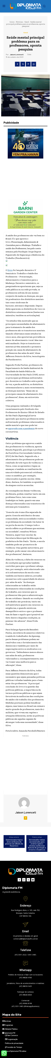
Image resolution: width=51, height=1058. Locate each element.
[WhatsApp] (33, 64)
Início (12, 22)
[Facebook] (17, 64)
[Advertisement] (25, 179)
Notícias (19, 22)
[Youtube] (33, 879)
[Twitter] (22, 64)
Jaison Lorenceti (16, 55)
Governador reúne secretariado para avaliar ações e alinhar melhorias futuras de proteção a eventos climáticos (37, 845)
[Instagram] (24, 879)
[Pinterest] (28, 64)
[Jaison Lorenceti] (25, 803)
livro (10, 270)
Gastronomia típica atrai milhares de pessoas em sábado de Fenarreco (14, 843)
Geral (26, 22)
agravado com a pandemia (21, 428)
